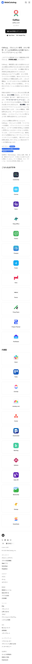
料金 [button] (3, 606)
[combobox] (9, 543)
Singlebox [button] (5, 569)
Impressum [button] (5, 660)
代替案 (4, 350)
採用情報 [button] (4, 630)
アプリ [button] (3, 576)
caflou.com (16, 23)
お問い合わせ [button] (5, 611)
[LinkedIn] (5, 540)
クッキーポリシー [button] (6, 646)
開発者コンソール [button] (6, 590)
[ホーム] (8, 2)
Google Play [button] (21, 35)
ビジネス (16, 25)
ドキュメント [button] (5, 609)
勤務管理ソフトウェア (7, 151)
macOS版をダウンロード (17, 31)
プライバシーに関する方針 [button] (9, 643)
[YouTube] (8, 540)
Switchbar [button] (5, 566)
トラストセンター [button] (6, 641)
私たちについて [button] (6, 627)
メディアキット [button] (6, 633)
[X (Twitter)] (2, 540)
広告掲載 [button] (4, 598)
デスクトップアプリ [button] (7, 558)
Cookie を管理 (5, 547)
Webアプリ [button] (5, 563)
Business (12, 146)
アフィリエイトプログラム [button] (9, 617)
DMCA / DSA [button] (5, 657)
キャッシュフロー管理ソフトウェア (10, 148)
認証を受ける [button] (5, 592)
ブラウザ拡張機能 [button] (6, 560)
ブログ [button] (3, 614)
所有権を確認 (13, 59)
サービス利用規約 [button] (6, 654)
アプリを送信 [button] (5, 595)
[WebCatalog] (3, 535)
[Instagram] (10, 540)
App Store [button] (11, 35)
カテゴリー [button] (5, 582)
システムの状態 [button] (6, 620)
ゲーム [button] (3, 579)
